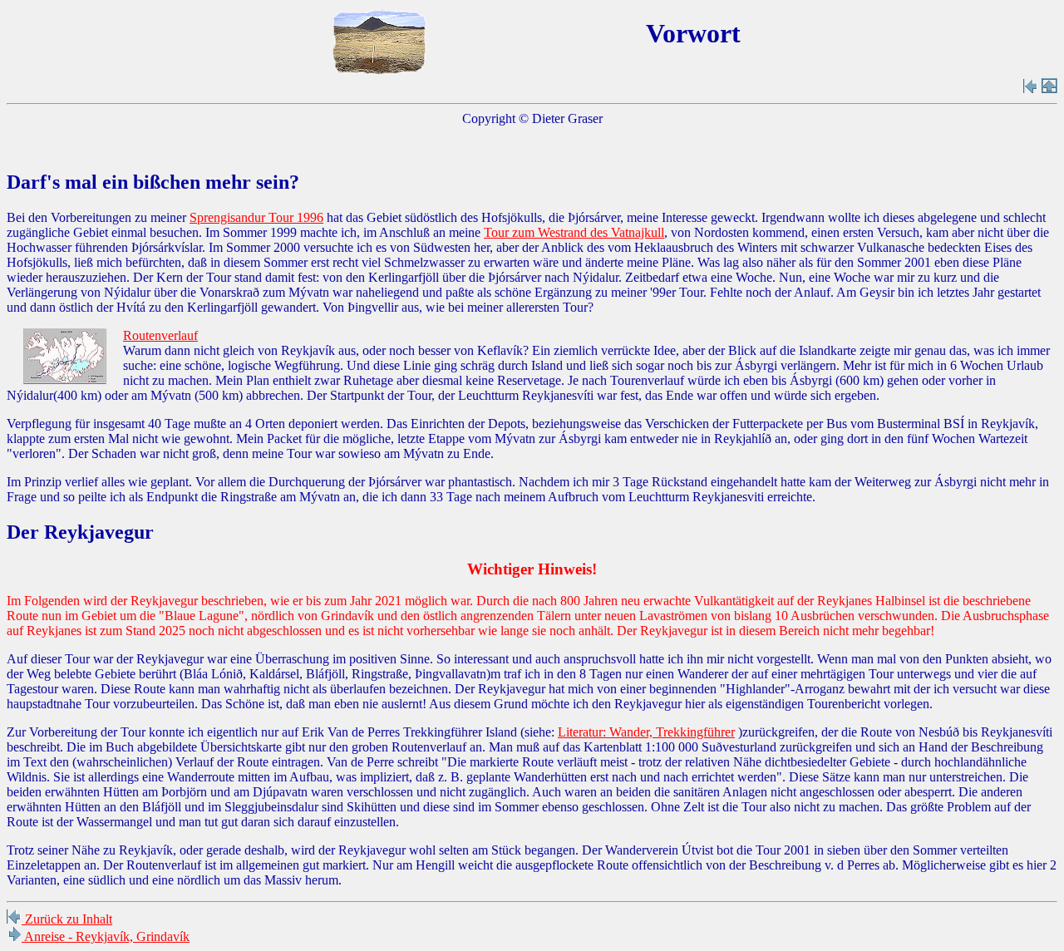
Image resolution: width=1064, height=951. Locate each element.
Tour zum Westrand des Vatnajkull (574, 232)
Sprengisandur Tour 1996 (256, 217)
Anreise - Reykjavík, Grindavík (106, 936)
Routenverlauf (160, 335)
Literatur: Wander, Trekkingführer (646, 732)
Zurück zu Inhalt (67, 919)
